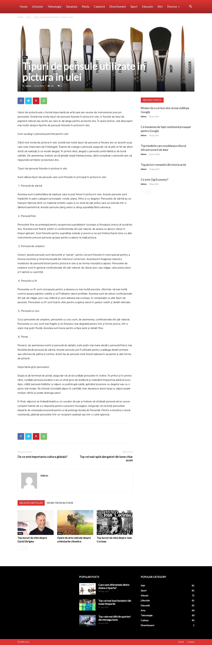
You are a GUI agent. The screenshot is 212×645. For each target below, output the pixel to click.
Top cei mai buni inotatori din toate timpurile (114, 602)
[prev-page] (20, 548)
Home (23, 6)
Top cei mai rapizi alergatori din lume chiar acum (106, 458)
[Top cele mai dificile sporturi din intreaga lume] (87, 620)
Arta (28, 17)
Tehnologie (54, 6)
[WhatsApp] (43, 101)
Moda (85, 6)
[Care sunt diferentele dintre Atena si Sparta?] (87, 589)
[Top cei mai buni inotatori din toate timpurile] (87, 605)
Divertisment (117, 6)
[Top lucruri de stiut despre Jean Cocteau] (115, 522)
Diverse (172, 6)
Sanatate (71, 6)
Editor (28, 86)
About (181, 642)
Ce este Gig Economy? (154, 179)
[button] (190, 6)
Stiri (160, 6)
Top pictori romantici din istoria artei (163, 164)
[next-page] (25, 548)
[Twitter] (28, 101)
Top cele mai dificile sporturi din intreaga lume (114, 618)
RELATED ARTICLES (31, 502)
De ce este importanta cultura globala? (42, 456)
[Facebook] (21, 101)
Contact (190, 642)
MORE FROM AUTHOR (60, 502)
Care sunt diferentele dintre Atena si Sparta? (113, 586)
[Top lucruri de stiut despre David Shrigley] (36, 522)
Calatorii (99, 6)
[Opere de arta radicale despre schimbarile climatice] (75, 522)
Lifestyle (37, 6)
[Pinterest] (36, 101)
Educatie (147, 6)
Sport (134, 6)
